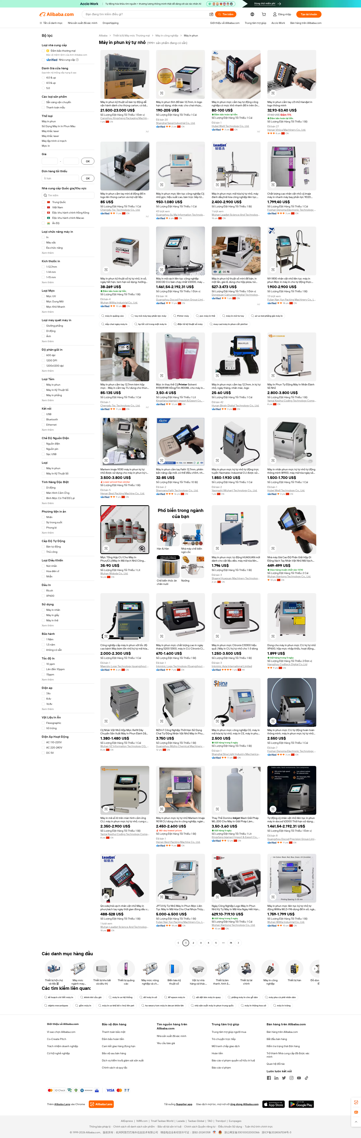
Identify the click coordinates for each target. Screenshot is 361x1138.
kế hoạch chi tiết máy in (60, 997)
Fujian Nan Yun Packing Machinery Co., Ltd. (291, 299)
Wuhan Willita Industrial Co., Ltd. (119, 302)
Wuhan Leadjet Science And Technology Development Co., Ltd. (236, 214)
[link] (356, 1102)
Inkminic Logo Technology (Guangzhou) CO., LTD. (180, 666)
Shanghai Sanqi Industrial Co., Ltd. (175, 123)
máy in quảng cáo (114, 316)
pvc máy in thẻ (207, 316)
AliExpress (127, 1120)
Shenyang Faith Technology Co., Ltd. (177, 490)
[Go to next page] (238, 942)
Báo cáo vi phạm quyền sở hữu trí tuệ (233, 1060)
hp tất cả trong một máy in (152, 324)
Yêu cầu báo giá (166, 1043)
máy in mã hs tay (235, 316)
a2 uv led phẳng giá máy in (269, 316)
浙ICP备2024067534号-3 (276, 1132)
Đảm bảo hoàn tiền (113, 1039)
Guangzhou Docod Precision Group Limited (180, 299)
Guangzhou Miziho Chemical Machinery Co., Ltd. (180, 746)
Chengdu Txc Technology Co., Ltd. (120, 209)
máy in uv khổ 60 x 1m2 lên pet (118, 1005)
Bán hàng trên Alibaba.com (282, 1031)
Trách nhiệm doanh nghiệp (62, 1046)
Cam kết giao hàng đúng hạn (118, 1046)
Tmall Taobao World (162, 1120)
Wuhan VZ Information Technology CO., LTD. (124, 746)
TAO (209, 1120)
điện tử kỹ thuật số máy (189, 324)
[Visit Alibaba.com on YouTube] (299, 1078)
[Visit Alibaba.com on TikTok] (306, 1078)
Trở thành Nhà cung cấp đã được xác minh (288, 1055)
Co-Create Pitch (56, 1039)
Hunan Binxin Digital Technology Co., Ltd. (235, 405)
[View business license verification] (214, 1132)
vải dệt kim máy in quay (208, 997)
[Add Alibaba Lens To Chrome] (101, 1104)
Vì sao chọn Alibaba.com (61, 1031)
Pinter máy (183, 316)
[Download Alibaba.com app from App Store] (273, 1104)
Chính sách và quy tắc (114, 1067)
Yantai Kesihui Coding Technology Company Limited (291, 400)
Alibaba (103, 35)
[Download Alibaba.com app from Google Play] (301, 1104)
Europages (235, 1120)
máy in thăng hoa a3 (255, 1005)
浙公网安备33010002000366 (241, 1132)
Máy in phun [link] (191, 35)
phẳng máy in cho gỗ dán (244, 997)
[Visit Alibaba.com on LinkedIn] (276, 1078)
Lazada (181, 1120)
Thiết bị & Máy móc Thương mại (131, 35)
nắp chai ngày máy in (116, 324)
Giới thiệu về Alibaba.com (63, 1023)
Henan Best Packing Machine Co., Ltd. (122, 493)
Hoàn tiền (217, 1053)
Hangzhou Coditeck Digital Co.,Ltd (287, 664)
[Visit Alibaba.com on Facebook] (269, 1078)
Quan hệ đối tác (276, 1063)
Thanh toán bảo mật (113, 1031)
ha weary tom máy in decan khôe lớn (164, 1005)
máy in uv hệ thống (122, 997)
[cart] (264, 14)
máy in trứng (283, 1005)
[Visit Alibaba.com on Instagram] (291, 1078)
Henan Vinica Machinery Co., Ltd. (286, 129)
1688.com (142, 1120)
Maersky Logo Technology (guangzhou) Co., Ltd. (124, 666)
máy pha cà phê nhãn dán (282, 997)
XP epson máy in (176, 997)
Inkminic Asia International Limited (232, 666)
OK (88, 161)
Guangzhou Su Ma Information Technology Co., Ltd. (180, 214)
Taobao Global (196, 1120)
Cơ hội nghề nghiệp (58, 1053)
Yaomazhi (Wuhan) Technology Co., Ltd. (234, 490)
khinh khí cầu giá (93, 997)
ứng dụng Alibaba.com (244, 1104)
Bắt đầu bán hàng (277, 1039)
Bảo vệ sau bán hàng (114, 1053)
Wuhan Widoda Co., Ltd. (114, 573)
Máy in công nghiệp (166, 35)
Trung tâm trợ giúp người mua (229, 1031)
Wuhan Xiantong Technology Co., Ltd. (289, 576)
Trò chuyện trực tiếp (224, 1039)
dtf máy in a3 (150, 997)
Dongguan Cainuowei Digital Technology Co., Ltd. (236, 294)
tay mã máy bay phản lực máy (150, 316)
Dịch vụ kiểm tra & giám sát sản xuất (123, 1060)
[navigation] (68, 490)
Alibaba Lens (62, 1104)
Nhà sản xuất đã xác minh (171, 1036)
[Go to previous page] (178, 942)
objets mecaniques (58, 1005)
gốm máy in (85, 1005)
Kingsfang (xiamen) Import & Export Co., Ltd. (180, 400)
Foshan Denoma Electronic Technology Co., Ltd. (291, 209)
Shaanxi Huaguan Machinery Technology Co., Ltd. (236, 578)
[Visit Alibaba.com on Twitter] (284, 1078)
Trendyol (220, 1120)
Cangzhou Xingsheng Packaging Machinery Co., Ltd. (124, 118)
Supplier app (184, 1104)
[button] (211, 14)
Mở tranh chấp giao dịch (226, 1046)
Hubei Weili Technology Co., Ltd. (230, 126)
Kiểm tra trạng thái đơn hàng (283, 1046)
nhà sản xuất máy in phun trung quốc (214, 1005)
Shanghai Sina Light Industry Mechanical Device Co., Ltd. (236, 754)
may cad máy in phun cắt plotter (230, 324)
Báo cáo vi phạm (221, 1067)
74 (231, 943)
